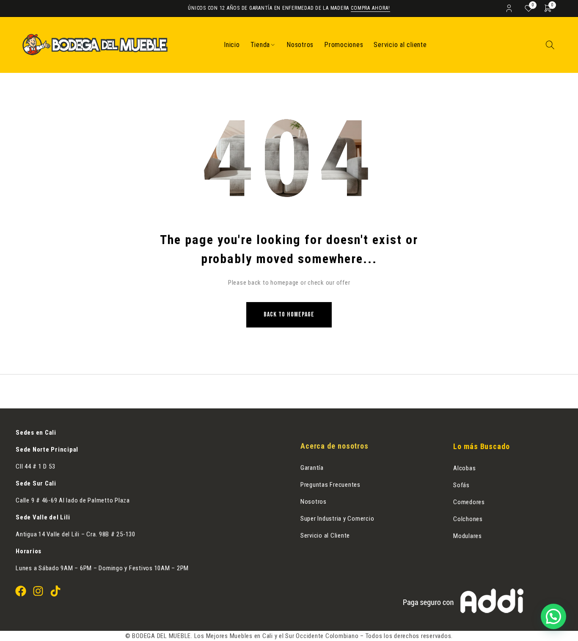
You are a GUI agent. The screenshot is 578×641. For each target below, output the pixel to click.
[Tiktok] (55, 591)
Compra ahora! (370, 8)
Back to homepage (289, 315)
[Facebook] (20, 591)
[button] (553, 616)
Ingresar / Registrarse (509, 8)
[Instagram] (38, 591)
